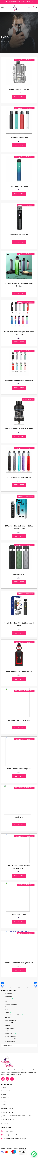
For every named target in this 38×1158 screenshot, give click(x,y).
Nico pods (7, 1025)
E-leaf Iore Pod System (19, 138)
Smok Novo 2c (19, 574)
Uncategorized (8, 996)
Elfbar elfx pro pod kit (19, 235)
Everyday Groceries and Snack (13, 1015)
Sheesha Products (9, 1033)
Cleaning (7, 1007)
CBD (6, 1001)
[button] (36, 8)
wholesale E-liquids (10, 1041)
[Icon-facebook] (12, 1079)
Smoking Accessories (10, 1036)
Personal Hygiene (9, 1028)
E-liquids (7, 1012)
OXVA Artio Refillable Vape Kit (19, 477)
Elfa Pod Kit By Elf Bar (19, 186)
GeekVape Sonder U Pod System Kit (19, 380)
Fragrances (8, 1017)
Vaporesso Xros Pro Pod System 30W (19, 963)
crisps (6, 1009)
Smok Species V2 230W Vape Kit (19, 671)
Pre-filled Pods (8, 1030)
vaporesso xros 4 (19, 914)
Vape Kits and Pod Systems (12, 1038)
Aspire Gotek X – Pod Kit (19, 89)
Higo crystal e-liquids (10, 1020)
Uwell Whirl (19, 817)
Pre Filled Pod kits (9, 993)
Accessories (8, 999)
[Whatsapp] (7, 1079)
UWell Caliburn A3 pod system (19, 768)
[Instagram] (3, 1079)
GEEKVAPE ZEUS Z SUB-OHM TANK (19, 429)
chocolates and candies (11, 1004)
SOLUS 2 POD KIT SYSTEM (19, 720)
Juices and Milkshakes (11, 1023)
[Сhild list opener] (12, 998)
